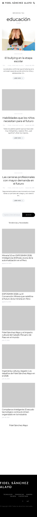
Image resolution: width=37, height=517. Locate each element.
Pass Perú (22, 450)
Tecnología (8, 494)
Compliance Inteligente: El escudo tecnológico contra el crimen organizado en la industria (18, 412)
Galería (13, 496)
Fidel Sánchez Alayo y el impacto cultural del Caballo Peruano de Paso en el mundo (17, 335)
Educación (18, 54)
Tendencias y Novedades (18, 223)
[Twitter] (12, 501)
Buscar (28, 215)
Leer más (17, 78)
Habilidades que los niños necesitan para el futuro (18, 119)
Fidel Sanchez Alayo (10, 445)
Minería (29, 494)
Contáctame (23, 496)
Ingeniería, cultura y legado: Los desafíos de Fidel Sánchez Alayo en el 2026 (18, 373)
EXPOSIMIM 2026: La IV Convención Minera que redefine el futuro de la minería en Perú (17, 296)
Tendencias (19, 494)
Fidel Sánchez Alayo (18, 3)
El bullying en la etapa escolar (18, 59)
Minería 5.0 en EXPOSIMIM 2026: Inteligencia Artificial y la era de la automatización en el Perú (17, 258)
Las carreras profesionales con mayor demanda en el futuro (18, 180)
